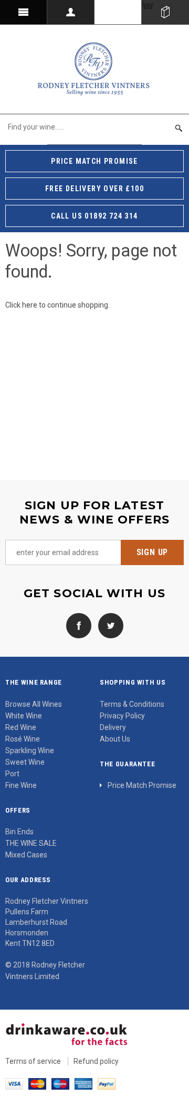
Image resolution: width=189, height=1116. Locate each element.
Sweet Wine (25, 762)
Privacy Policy (122, 716)
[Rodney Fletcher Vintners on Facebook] (78, 625)
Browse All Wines (33, 704)
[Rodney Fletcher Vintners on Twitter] (108, 625)
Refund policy (96, 1061)
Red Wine (20, 727)
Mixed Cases (26, 855)
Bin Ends (19, 831)
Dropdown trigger (70, 12)
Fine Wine (21, 785)
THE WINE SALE (31, 843)
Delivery (113, 727)
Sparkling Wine (29, 750)
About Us (115, 739)
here (29, 305)
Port (12, 773)
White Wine (23, 716)
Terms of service (33, 1061)
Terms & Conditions (132, 704)
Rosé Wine (22, 739)
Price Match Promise (142, 785)
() (165, 12)
